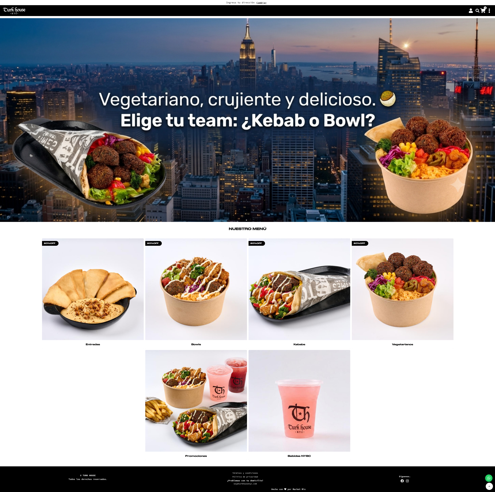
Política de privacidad (245, 477)
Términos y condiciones (245, 473)
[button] (477, 10)
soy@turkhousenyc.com (245, 483)
